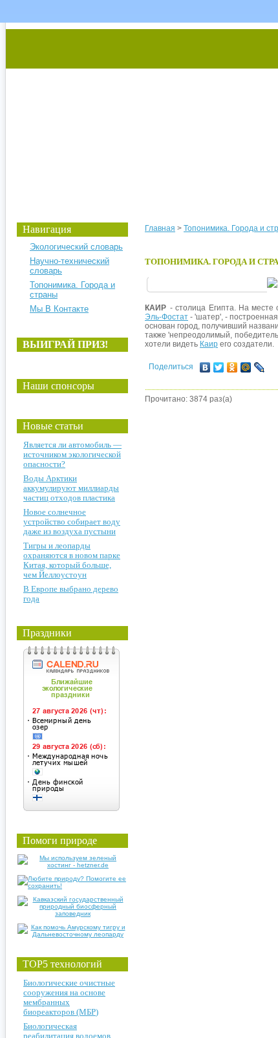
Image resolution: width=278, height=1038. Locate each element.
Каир (209, 344)
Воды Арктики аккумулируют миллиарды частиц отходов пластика (71, 488)
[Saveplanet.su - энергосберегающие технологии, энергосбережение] (127, 111)
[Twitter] (219, 367)
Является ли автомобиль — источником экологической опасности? (72, 454)
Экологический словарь (76, 247)
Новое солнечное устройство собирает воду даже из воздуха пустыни (71, 521)
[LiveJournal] (259, 367)
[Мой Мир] (246, 367)
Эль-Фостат (166, 316)
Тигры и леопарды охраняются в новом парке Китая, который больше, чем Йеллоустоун (71, 560)
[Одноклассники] (232, 367)
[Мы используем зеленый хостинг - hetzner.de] (72, 865)
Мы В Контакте (59, 309)
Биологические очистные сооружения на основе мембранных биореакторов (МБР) (69, 997)
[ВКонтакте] (205, 367)
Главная (160, 228)
